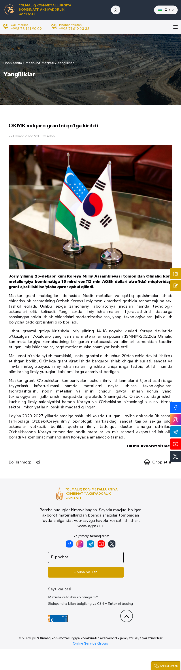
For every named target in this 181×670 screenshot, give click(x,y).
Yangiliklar (66, 63)
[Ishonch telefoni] (175, 273)
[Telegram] (38, 462)
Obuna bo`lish (85, 572)
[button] (165, 665)
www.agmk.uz (90, 526)
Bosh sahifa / (13, 63)
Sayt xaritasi (59, 589)
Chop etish (162, 462)
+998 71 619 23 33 (74, 29)
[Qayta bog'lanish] (175, 285)
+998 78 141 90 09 (26, 29)
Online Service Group (90, 643)
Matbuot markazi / (41, 63)
